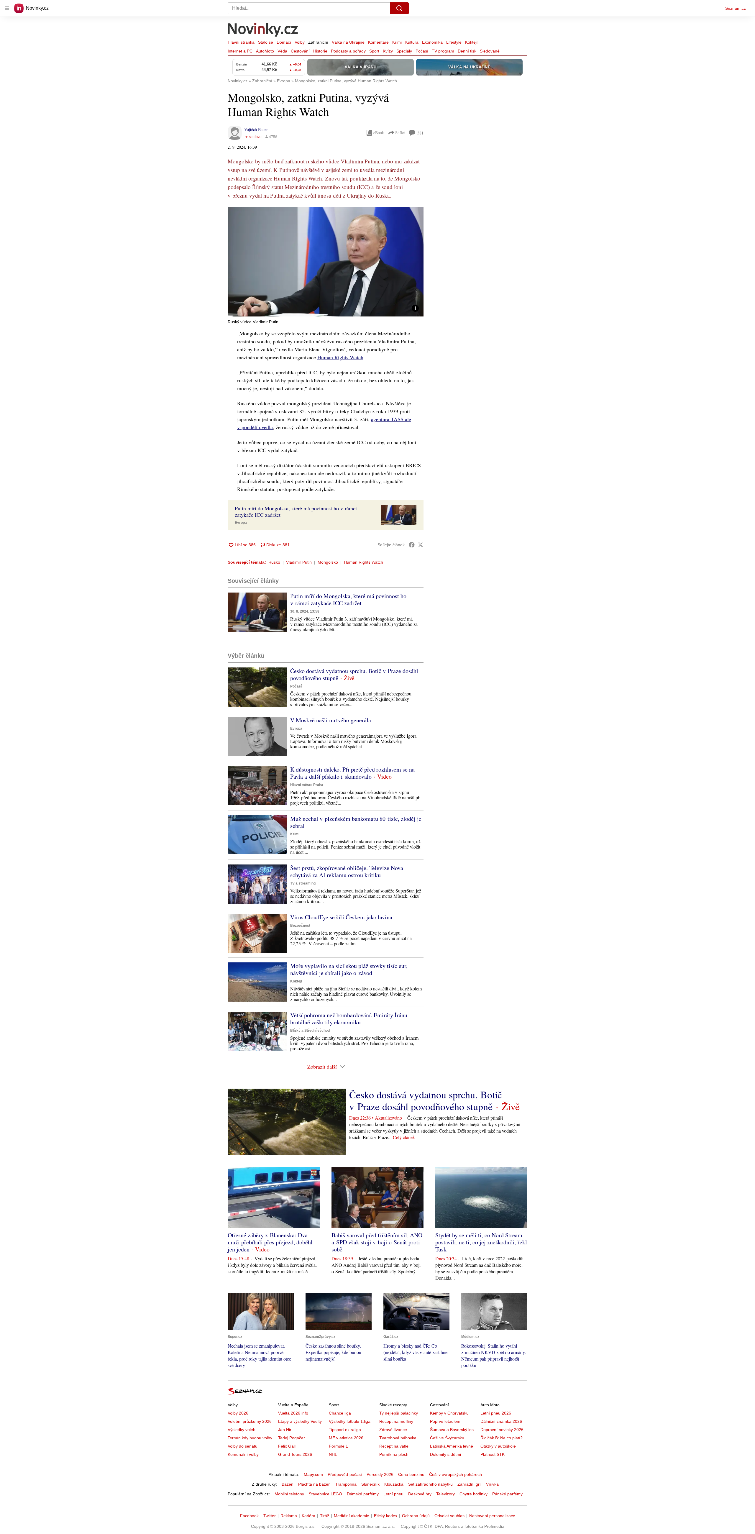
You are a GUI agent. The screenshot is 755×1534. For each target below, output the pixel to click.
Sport (374, 51)
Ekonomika (432, 42)
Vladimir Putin (299, 562)
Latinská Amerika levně (451, 1446)
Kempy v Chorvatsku (449, 1413)
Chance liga (340, 1413)
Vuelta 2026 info (293, 1413)
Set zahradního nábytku (430, 1484)
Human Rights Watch (340, 357)
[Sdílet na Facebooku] (412, 545)
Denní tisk (467, 51)
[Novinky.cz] (263, 30)
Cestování (300, 51)
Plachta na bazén (314, 1484)
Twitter (269, 1515)
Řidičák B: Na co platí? (501, 1437)
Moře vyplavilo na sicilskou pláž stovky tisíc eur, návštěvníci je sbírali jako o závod (349, 969)
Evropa (241, 523)
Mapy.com (313, 1474)
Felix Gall (287, 1446)
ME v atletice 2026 (346, 1437)
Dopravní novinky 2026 (501, 1429)
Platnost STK (492, 1454)
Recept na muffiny (396, 1421)
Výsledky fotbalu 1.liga (349, 1421)
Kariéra (308, 1515)
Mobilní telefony (289, 1494)
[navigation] (7, 8)
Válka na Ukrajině (348, 42)
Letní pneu (393, 1494)
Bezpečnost (300, 925)
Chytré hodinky (473, 1494)
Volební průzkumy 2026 (250, 1421)
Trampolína (346, 1484)
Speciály (404, 51)
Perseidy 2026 (380, 1474)
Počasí (422, 51)
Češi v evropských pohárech (455, 1474)
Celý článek (404, 1137)
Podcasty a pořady (348, 51)
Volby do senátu (242, 1446)
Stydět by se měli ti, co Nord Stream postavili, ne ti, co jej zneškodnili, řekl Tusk (481, 1242)
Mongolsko (328, 562)
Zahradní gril (469, 1484)
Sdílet (400, 132)
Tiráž (324, 1515)
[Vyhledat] (399, 8)
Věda (282, 51)
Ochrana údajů (416, 1515)
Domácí (284, 42)
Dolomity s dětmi (445, 1454)
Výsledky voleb (241, 1429)
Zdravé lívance (393, 1429)
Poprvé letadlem (445, 1421)
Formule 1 (338, 1446)
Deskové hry (419, 1494)
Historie (320, 51)
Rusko (274, 562)
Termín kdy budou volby (250, 1437)
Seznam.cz (735, 8)
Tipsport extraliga (345, 1429)
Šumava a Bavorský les (452, 1429)
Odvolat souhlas (449, 1515)
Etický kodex (385, 1515)
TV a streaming (303, 883)
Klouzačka (393, 1484)
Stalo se (265, 42)
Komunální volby (243, 1454)
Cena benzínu (411, 1474)
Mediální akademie (351, 1515)
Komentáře (378, 42)
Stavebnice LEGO (325, 1494)
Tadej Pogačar (291, 1437)
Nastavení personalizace (492, 1515)
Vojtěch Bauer (256, 129)
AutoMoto (265, 51)
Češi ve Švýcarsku (447, 1437)
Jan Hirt (285, 1429)
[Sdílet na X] (421, 545)
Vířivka (492, 1484)
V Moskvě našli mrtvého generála (330, 720)
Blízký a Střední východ (310, 1030)
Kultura (411, 42)
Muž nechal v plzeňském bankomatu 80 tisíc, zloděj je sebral (355, 822)
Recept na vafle (393, 1446)
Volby (300, 42)
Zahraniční (318, 42)
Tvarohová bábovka (397, 1437)
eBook (378, 132)
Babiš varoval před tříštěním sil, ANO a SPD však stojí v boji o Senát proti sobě (376, 1242)
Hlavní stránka (241, 42)
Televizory (445, 1494)
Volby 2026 (238, 1413)
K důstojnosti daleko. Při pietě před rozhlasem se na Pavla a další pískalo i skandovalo (352, 772)
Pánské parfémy (507, 1494)
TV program (443, 51)
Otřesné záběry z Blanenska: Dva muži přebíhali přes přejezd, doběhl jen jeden (270, 1242)
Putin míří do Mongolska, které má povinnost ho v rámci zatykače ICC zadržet (348, 599)
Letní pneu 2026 (495, 1413)
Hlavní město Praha (306, 785)
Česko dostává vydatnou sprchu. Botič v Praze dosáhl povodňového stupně (354, 674)
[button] (326, 261)
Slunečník (370, 1484)
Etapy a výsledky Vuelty (300, 1421)
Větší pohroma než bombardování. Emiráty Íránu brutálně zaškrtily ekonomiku (348, 1018)
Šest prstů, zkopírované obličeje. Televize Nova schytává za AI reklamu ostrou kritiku (346, 871)
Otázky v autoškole (498, 1446)
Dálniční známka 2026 (501, 1421)
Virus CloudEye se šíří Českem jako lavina (341, 917)
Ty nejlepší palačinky (398, 1413)
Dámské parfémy (363, 1494)
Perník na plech (393, 1454)
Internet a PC (240, 51)
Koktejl (471, 42)
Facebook (249, 1515)
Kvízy (388, 51)
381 (420, 133)
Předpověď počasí (345, 1474)
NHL (333, 1454)
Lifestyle (454, 42)
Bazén (287, 1484)
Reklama (288, 1515)
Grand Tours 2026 (295, 1454)
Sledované (490, 51)
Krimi (397, 42)
